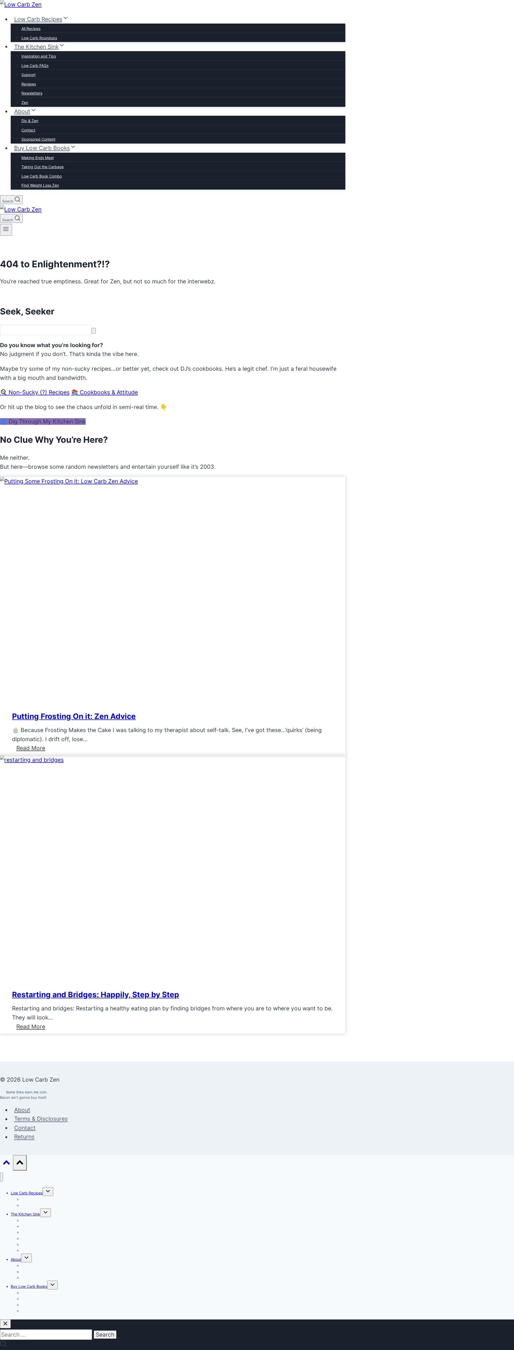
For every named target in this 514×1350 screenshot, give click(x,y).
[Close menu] (1, 1177)
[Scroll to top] (6, 1163)
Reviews (28, 84)
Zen (24, 102)
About (22, 1110)
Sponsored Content (38, 139)
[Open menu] (6, 230)
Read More (33, 748)
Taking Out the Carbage (42, 166)
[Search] (94, 330)
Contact (28, 130)
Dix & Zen (29, 120)
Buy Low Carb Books (29, 1286)
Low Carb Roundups (39, 38)
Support (28, 74)
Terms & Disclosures (41, 1119)
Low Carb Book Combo (41, 176)
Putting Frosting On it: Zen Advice (74, 716)
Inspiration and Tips (38, 56)
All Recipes (30, 28)
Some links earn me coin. (27, 1092)
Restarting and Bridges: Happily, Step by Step (95, 994)
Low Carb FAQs (34, 65)
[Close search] (5, 1323)
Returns (24, 1137)
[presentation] (69, 481)
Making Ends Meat (37, 157)
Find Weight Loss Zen (40, 185)
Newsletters (31, 93)
